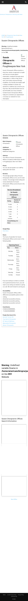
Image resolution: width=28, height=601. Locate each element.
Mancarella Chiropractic (9, 323)
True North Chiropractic (9, 319)
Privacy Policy (21, 594)
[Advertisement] (14, 19)
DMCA (4, 594)
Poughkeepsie (9, 37)
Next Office (14, 499)
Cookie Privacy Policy (11, 594)
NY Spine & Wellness (8, 321)
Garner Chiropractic (8, 325)
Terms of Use (14, 596)
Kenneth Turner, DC (8, 317)
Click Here (5, 231)
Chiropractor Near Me (12, 35)
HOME (3, 35)
